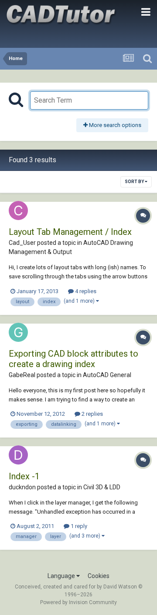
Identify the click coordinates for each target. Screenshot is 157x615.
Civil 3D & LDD (101, 487)
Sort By (135, 181)
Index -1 (24, 476)
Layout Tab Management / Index (70, 232)
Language (62, 575)
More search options (114, 125)
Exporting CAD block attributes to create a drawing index (73, 358)
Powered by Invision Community (78, 602)
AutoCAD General (107, 374)
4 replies (85, 291)
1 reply (78, 526)
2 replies (91, 414)
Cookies (98, 575)
